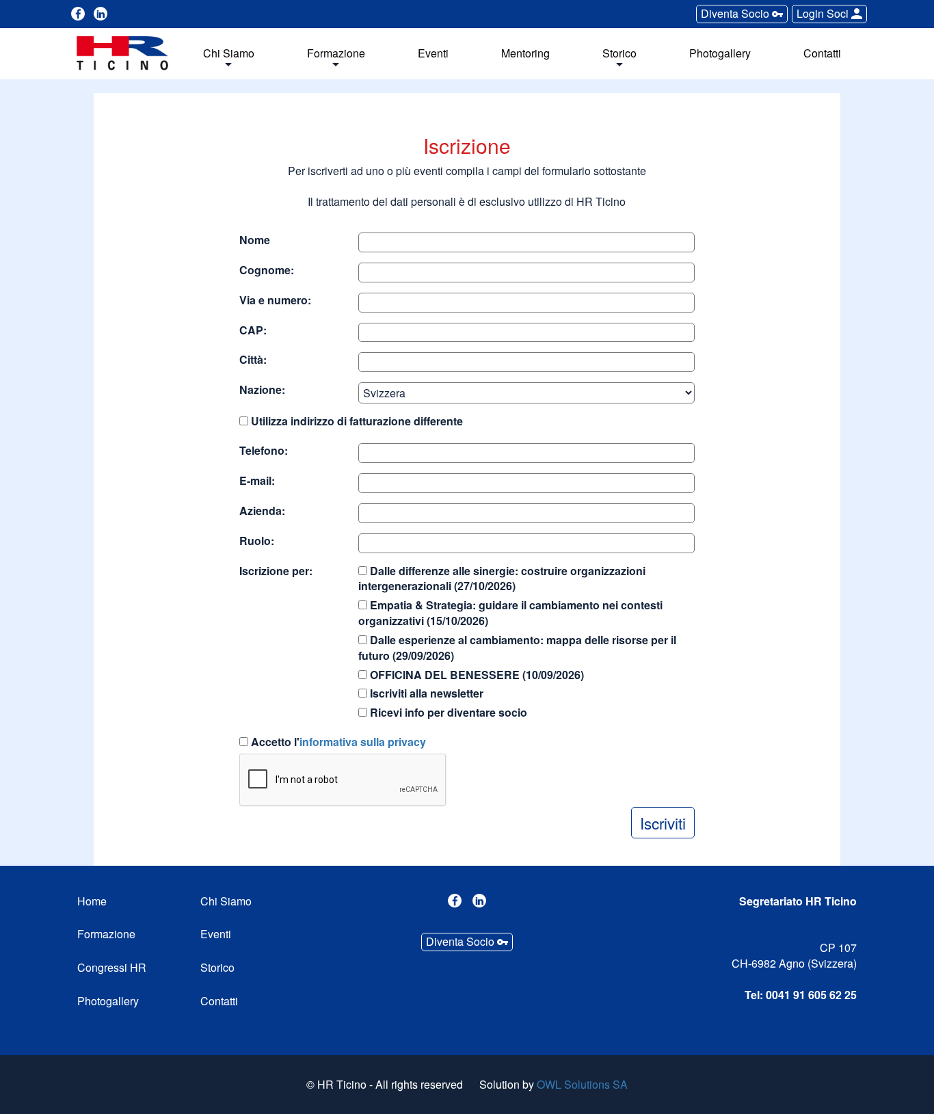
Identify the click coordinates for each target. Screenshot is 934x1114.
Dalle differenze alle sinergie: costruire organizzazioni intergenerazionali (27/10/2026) (501, 578)
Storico (619, 53)
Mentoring (525, 53)
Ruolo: (256, 540)
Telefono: (263, 450)
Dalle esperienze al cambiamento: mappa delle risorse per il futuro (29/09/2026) (517, 648)
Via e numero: (275, 300)
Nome (254, 240)
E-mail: (257, 480)
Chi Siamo (228, 53)
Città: (253, 359)
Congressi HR (111, 967)
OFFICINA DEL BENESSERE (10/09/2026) (475, 674)
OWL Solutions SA (582, 1084)
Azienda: (262, 510)
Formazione (336, 53)
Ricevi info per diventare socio (447, 712)
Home (92, 901)
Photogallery (720, 53)
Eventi (433, 53)
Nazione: (262, 389)
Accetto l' (337, 742)
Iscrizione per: (275, 571)
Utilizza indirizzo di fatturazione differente (355, 421)
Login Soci (824, 13)
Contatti (822, 53)
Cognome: (266, 270)
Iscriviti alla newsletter (425, 693)
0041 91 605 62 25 (811, 995)
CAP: (253, 330)
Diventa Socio (736, 13)
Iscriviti (663, 823)
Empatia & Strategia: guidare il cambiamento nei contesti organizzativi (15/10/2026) (510, 613)
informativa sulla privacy (362, 742)
